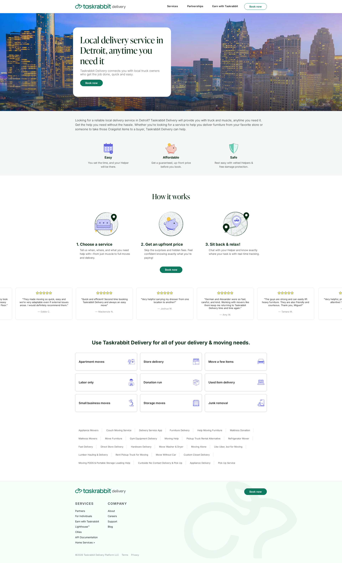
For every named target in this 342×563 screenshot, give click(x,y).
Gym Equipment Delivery (143, 438)
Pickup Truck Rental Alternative (203, 438)
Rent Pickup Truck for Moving (132, 454)
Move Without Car (166, 454)
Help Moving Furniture (209, 430)
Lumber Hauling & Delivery (93, 454)
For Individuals (83, 516)
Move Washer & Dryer (171, 446)
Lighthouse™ (82, 526)
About (111, 510)
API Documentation (86, 537)
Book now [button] (255, 6)
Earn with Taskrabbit (225, 6)
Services (172, 6)
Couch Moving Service (118, 430)
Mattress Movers (88, 438)
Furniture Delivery (180, 430)
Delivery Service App (150, 430)
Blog (110, 526)
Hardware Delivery (141, 446)
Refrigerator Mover (238, 438)
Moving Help (172, 438)
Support (112, 521)
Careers (112, 516)
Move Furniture (113, 438)
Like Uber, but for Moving (228, 446)
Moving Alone (198, 446)
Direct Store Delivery (112, 446)
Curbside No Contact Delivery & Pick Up (160, 462)
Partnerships (195, 6)
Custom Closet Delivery (197, 454)
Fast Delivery (86, 446)
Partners (80, 510)
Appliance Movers (89, 430)
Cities (78, 531)
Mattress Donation (240, 430)
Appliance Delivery (200, 462)
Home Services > (85, 542)
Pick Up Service (226, 462)
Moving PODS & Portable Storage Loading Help (104, 462)
